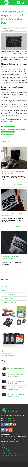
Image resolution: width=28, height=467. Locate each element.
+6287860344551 (10, 418)
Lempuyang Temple (6, 450)
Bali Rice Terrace (5, 448)
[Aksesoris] (14, 326)
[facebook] (3, 425)
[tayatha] (6, 4)
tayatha (9, 463)
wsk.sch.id (4, 457)
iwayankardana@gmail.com (10, 420)
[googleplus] (11, 425)
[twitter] (7, 425)
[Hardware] (14, 349)
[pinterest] (7, 431)
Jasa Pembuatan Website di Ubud (9, 453)
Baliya (3, 447)
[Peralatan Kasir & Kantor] (8, 355)
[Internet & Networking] (7, 351)
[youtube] (14, 425)
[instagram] (3, 431)
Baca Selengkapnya (17, 184)
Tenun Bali (4, 452)
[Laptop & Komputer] (7, 353)
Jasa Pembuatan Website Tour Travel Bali (11, 455)
